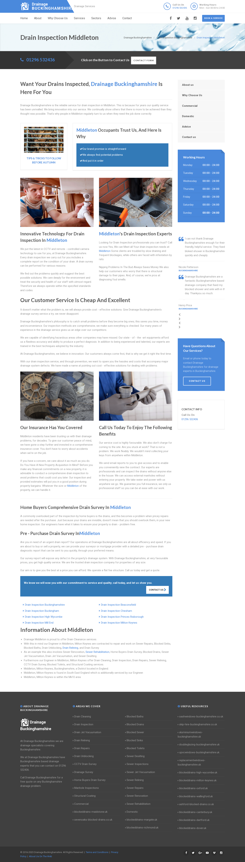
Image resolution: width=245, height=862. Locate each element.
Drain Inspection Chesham (116, 610)
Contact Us (156, 589)
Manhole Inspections (86, 788)
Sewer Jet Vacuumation (141, 772)
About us (188, 84)
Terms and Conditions (97, 852)
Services (79, 18)
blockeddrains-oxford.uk (193, 788)
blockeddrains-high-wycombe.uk (198, 772)
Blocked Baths (135, 716)
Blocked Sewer (135, 732)
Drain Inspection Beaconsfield (118, 604)
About (37, 18)
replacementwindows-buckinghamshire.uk (191, 762)
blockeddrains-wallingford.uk (196, 796)
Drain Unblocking (84, 756)
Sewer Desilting (136, 756)
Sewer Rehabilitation (97, 652)
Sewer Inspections (138, 764)
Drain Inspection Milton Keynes (119, 622)
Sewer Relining (135, 780)
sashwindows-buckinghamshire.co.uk (201, 716)
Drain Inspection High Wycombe (43, 616)
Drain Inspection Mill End (39, 622)
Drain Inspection (83, 724)
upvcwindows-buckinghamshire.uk (199, 752)
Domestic (188, 116)
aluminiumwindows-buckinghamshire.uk (190, 734)
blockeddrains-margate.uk (142, 819)
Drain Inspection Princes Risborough (122, 616)
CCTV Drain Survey (85, 764)
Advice (111, 18)
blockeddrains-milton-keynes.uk (197, 780)
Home (24, 18)
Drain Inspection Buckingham (42, 610)
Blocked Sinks (135, 740)
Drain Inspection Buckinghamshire (45, 604)
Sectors (96, 18)
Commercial (189, 105)
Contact (127, 18)
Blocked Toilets (136, 748)
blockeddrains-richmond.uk (142, 827)
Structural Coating (85, 795)
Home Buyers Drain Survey (89, 780)
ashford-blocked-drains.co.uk (196, 804)
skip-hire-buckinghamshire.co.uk (198, 724)
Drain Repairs (82, 748)
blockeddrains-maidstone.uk (90, 811)
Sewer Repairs (135, 788)
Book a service (213, 18)
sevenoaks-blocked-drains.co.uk (93, 819)
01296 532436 (180, 7)
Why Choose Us (58, 18)
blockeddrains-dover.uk (192, 828)
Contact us (189, 137)
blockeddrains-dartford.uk (194, 820)
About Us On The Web (40, 856)
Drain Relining (70, 647)
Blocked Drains (135, 724)
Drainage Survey (83, 772)
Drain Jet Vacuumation (87, 732)
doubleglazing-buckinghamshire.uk (199, 744)
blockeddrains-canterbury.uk (195, 812)
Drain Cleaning (82, 716)
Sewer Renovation (137, 795)
